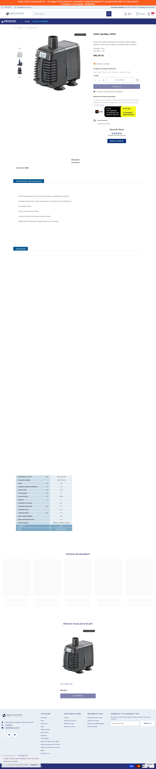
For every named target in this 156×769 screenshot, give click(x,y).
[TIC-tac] (15, 735)
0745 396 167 (8, 7)
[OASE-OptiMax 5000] (78, 655)
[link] (16, 600)
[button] (19, 48)
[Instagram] (9, 735)
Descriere (75, 160)
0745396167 (9, 725)
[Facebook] (4, 735)
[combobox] (69, 13)
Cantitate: (96, 76)
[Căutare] (71, 13)
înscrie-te (147, 723)
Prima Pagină (19, 27)
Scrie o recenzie (117, 141)
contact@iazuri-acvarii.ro (24, 7)
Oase (102, 48)
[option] (57, 63)
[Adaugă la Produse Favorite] (137, 80)
